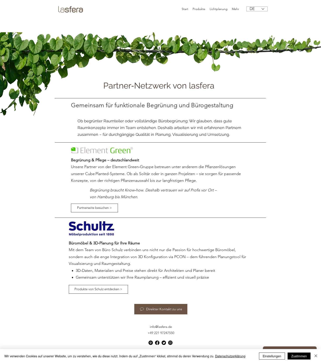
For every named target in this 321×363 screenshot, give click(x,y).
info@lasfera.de (161, 327)
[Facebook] (157, 343)
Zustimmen (299, 356)
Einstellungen (272, 356)
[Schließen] (315, 356)
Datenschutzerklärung (230, 356)
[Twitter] (164, 343)
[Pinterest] (150, 343)
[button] (98, 289)
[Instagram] (170, 343)
